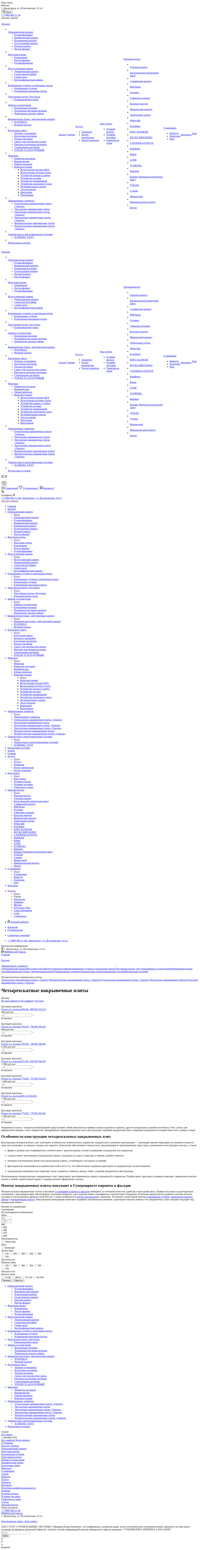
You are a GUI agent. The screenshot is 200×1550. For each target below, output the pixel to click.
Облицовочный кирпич (26, 517)
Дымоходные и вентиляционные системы (36, 742)
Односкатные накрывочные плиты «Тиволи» (125, 980)
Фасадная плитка (23, 542)
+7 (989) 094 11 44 (10, 15)
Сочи (16, 913)
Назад (17, 514)
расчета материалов (87, 1196)
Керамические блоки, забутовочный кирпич (37, 621)
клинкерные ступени (158, 1196)
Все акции (6, 1434)
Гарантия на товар (11, 1499)
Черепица (19, 663)
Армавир (18, 902)
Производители (22, 795)
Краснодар (19, 899)
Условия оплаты (9, 1493)
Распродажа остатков (137, 971)
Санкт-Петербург (23, 910)
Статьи (5, 1502)
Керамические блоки (12, 1462)
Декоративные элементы (27, 717)
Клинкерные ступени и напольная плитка (36, 579)
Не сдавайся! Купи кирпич (15, 1440)
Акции (5, 1474)
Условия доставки (10, 1496)
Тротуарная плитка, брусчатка (30, 593)
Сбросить (18, 1280)
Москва (18, 905)
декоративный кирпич (23, 1199)
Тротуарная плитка (11, 1457)
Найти (5, 1536)
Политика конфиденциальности (18, 1488)
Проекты (6, 1482)
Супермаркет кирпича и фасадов (72, 1191)
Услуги (17, 762)
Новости (5, 1476)
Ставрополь (20, 916)
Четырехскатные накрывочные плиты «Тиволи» (75, 980)
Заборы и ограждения (25, 604)
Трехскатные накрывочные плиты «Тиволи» (25, 980)
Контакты (6, 1485)
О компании (20, 874)
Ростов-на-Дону (22, 907)
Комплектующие (29, 680)
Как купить (20, 778)
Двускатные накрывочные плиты (167, 980)
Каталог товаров (10, 1445)
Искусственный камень (26, 559)
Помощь (5, 1490)
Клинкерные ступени (12, 1454)
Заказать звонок (9, 501)
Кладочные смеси (23, 635)
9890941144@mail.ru (15, 952)
